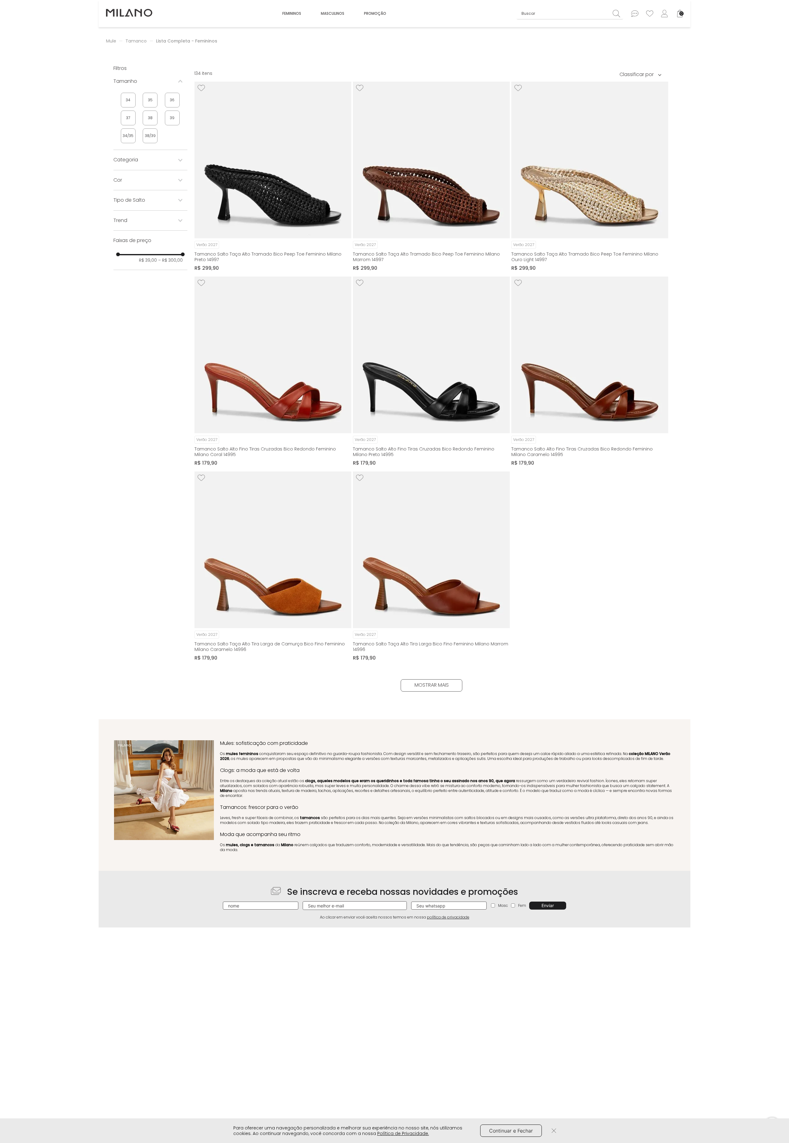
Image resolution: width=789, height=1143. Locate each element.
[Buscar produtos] (618, 13)
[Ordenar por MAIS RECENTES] (642, 74)
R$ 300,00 (170, 260)
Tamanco (136, 41)
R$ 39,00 (148, 260)
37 (128, 117)
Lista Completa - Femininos (186, 41)
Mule (111, 41)
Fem (522, 905)
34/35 (128, 135)
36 (172, 100)
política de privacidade (448, 917)
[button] (150, 81)
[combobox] (570, 13)
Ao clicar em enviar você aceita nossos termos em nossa (394, 917)
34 (128, 100)
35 (150, 100)
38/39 (150, 135)
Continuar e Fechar (511, 1131)
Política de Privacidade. (403, 1133)
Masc (503, 905)
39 (172, 117)
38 (150, 117)
